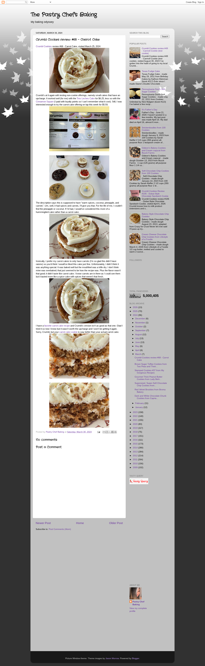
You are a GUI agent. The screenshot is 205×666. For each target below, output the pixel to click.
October (139, 326)
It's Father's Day (149, 110)
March (138, 354)
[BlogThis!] (106, 431)
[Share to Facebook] (112, 431)
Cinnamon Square (45, 101)
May (137, 346)
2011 (135, 459)
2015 (135, 444)
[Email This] (104, 431)
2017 (135, 436)
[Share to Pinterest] (115, 431)
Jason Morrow (112, 658)
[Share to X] (109, 431)
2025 (135, 311)
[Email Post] (98, 432)
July (137, 338)
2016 (135, 440)
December (140, 318)
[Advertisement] (149, 534)
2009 (135, 467)
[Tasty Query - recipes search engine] (139, 483)
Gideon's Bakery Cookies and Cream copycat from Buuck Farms (154, 150)
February (140, 403)
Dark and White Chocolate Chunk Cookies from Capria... (150, 397)
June (137, 342)
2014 (135, 448)
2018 (135, 432)
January (139, 407)
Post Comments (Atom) (60, 529)
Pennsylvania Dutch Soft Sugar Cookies (153, 90)
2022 (135, 416)
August (138, 334)
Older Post (116, 523)
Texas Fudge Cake (151, 71)
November (140, 323)
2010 (135, 463)
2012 (135, 456)
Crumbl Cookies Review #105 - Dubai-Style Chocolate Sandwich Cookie (155, 193)
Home (80, 523)
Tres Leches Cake (86, 98)
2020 (135, 424)
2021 (135, 420)
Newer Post (43, 523)
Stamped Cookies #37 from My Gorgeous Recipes (149, 371)
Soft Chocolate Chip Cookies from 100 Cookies (155, 172)
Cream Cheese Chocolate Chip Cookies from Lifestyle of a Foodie (155, 236)
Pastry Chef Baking (138, 603)
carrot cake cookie (68, 332)
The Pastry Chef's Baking (63, 14)
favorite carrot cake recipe (57, 326)
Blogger (135, 658)
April (137, 350)
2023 (135, 412)
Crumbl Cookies (44, 46)
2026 (135, 307)
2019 (135, 428)
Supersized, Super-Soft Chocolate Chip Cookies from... (151, 384)
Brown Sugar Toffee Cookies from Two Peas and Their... (151, 365)
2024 (135, 315)
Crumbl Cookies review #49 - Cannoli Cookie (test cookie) (155, 50)
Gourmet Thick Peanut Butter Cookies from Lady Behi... (148, 378)
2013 (135, 452)
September (140, 330)
